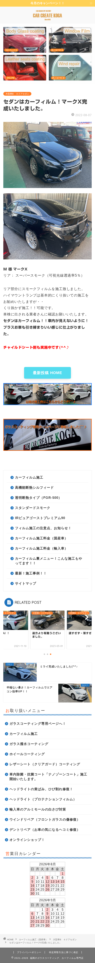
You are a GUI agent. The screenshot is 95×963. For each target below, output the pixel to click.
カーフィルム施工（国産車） (33, 939)
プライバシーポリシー (29, 952)
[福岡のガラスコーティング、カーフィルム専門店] (47, 20)
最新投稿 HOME (47, 373)
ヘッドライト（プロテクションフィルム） (43, 799)
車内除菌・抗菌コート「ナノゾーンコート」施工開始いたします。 (48, 776)
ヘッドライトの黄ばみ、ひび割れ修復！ (41, 789)
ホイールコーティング (27, 754)
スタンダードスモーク (32, 508)
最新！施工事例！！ (31, 573)
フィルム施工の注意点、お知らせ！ (43, 528)
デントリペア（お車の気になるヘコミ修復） (45, 829)
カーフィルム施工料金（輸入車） (41, 548)
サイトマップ (25, 583)
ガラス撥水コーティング (29, 744)
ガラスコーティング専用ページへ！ (38, 723)
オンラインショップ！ (27, 840)
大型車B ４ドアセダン (17, 94)
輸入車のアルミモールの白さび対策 (38, 809)
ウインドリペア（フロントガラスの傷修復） (45, 819)
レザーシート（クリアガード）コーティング (45, 764)
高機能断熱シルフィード (34, 487)
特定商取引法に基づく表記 (63, 952)
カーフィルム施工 (29, 477)
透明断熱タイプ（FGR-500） (38, 497)
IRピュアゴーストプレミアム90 (40, 518)
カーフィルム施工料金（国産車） (41, 538)
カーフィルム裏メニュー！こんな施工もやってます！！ (48, 561)
